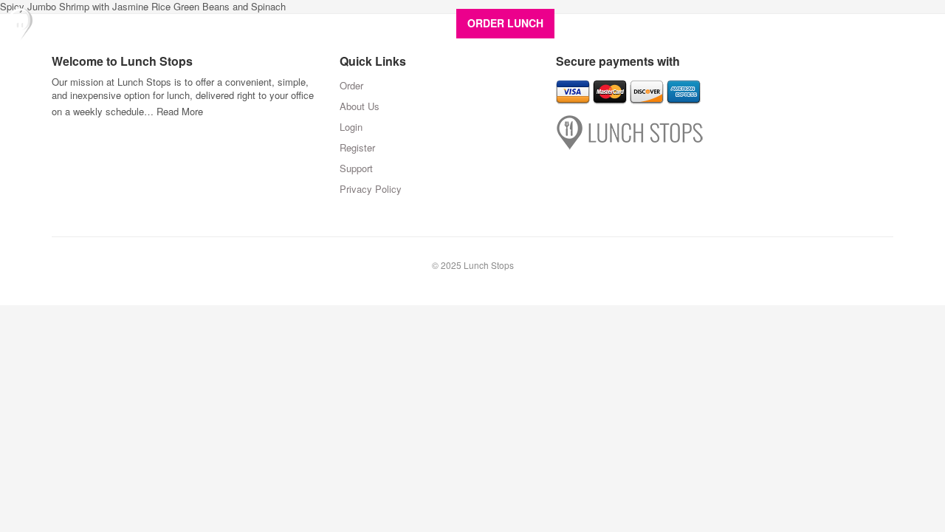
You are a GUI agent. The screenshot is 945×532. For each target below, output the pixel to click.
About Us (593, 23)
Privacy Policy (371, 189)
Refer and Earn (728, 23)
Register (845, 23)
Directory (654, 23)
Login (795, 23)
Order (351, 85)
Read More (180, 111)
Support (900, 23)
